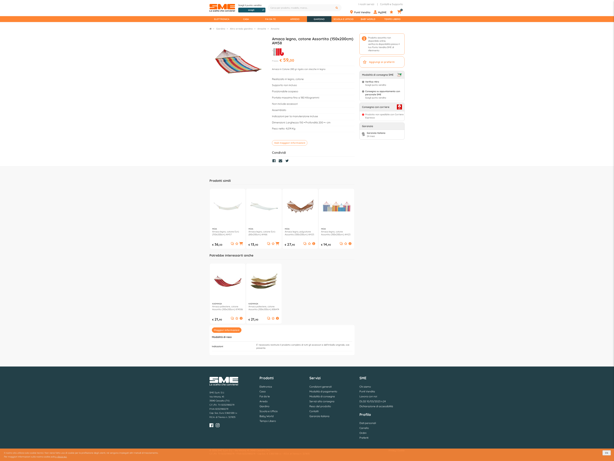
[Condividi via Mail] (281, 161)
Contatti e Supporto (391, 4)
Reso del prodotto (320, 406)
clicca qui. (62, 456)
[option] (227, 219)
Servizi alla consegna (321, 401)
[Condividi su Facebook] (274, 161)
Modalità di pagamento (323, 391)
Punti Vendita (367, 391)
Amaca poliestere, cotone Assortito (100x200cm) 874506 (227, 308)
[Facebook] (211, 426)
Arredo (294, 19)
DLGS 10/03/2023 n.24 (372, 401)
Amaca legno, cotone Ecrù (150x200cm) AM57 (225, 233)
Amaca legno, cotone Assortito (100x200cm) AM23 (335, 233)
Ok (606, 452)
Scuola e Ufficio (344, 19)
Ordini (362, 433)
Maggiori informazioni (226, 330)
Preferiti (363, 437)
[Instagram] (218, 426)
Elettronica (221, 19)
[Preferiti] (393, 12)
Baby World (368, 19)
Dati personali (367, 423)
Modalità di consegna (322, 396)
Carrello (364, 428)
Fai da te (270, 19)
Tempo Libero (392, 19)
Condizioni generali (320, 386)
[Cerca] (337, 8)
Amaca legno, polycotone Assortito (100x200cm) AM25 (299, 233)
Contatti (314, 411)
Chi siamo (365, 386)
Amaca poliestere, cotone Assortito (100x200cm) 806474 (263, 308)
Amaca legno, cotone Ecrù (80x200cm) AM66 (261, 233)
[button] (241, 244)
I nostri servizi (366, 4)
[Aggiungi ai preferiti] (236, 244)
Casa (246, 19)
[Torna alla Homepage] (210, 28)
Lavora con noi (368, 396)
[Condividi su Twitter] (287, 161)
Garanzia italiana (319, 416)
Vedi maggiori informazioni (289, 142)
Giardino (319, 19)
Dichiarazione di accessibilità (376, 406)
